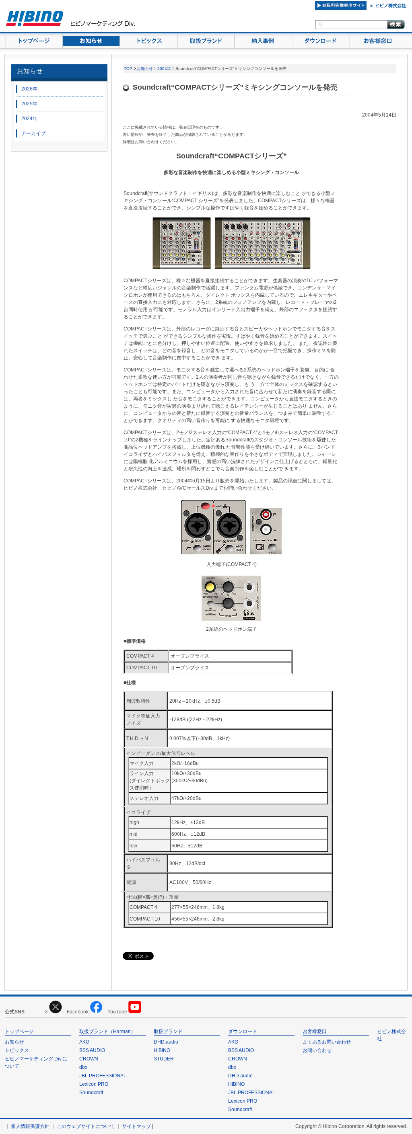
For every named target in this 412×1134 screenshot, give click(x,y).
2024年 (29, 118)
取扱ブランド (168, 1031)
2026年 (29, 89)
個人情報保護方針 (30, 1126)
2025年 (29, 104)
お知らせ (30, 71)
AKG (84, 1042)
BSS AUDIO (92, 1050)
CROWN (88, 1059)
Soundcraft (91, 1092)
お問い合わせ (317, 1050)
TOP (128, 68)
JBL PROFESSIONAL (102, 1076)
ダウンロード (242, 1031)
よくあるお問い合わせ (327, 1042)
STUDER (164, 1059)
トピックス (17, 1050)
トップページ (19, 1031)
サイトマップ (136, 1126)
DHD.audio (166, 1042)
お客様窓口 (315, 1031)
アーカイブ (33, 133)
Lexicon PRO (93, 1084)
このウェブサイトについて (86, 1126)
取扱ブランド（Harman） (107, 1031)
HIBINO (162, 1050)
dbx (83, 1067)
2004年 (164, 68)
